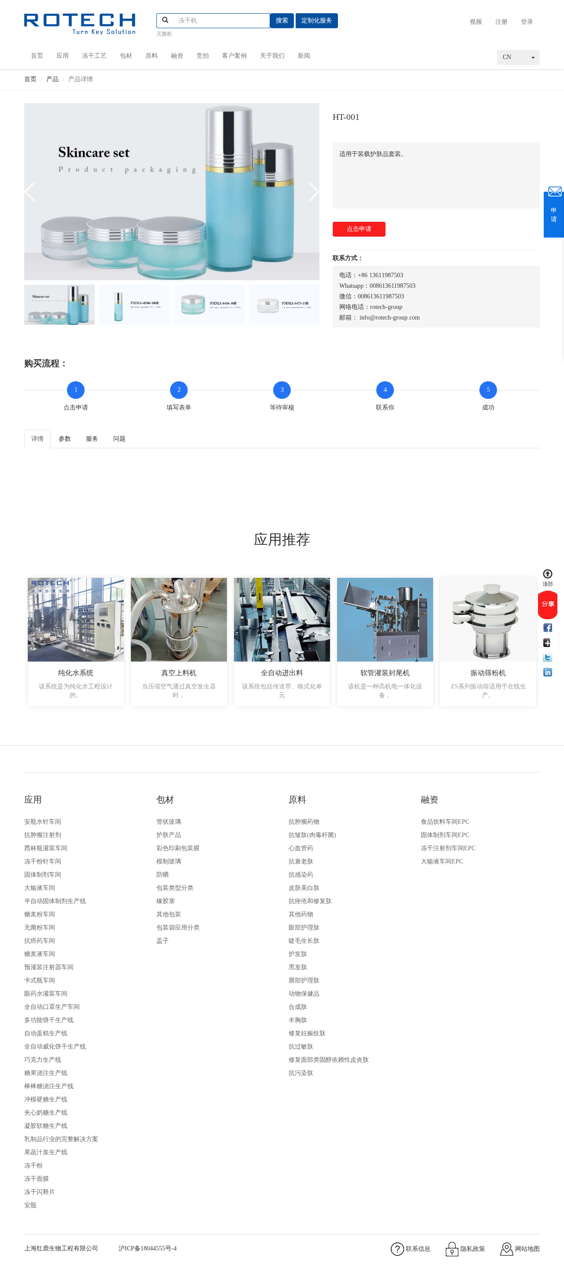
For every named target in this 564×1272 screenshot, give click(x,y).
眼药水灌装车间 (45, 993)
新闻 (304, 55)
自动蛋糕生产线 (45, 1033)
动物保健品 (304, 993)
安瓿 (30, 1205)
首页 (37, 55)
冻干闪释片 (39, 1192)
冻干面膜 (36, 1178)
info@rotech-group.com (390, 317)
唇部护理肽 (304, 980)
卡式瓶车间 (39, 980)
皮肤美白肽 (304, 888)
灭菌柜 (164, 34)
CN (507, 57)
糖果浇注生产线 (45, 1073)
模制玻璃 (168, 861)
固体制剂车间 (42, 874)
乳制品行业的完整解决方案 (61, 1139)
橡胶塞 (165, 901)
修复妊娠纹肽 (307, 1033)
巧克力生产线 (42, 1059)
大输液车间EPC (442, 861)
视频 (476, 22)
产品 (52, 79)
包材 (126, 55)
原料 (151, 55)
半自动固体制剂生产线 (55, 901)
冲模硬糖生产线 (45, 1099)
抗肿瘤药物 (304, 821)
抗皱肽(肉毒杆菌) (312, 835)
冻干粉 (33, 1165)
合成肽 (298, 1007)
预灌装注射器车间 (49, 967)
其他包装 (168, 914)
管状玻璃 (168, 821)
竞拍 (203, 55)
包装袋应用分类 (178, 927)
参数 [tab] (65, 438)
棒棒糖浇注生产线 (49, 1086)
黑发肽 (298, 967)
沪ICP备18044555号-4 (148, 1248)
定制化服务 (316, 20)
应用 (62, 55)
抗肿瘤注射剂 (42, 835)
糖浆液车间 (39, 954)
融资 (177, 55)
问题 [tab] (119, 438)
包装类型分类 (174, 888)
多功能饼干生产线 (49, 1020)
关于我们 (272, 55)
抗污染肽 (301, 1073)
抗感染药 (301, 874)
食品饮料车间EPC (445, 821)
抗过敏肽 (301, 1046)
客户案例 (234, 55)
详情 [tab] (37, 438)
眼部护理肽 (304, 927)
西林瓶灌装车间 (45, 848)
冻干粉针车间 (42, 861)
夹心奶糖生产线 (45, 1112)
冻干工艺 (94, 55)
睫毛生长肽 (304, 940)
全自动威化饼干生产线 (55, 1046)
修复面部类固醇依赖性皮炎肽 (329, 1059)
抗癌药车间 (39, 940)
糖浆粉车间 (39, 914)
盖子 (162, 940)
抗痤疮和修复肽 (310, 901)
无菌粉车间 (39, 927)
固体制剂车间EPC (445, 835)
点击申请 (359, 229)
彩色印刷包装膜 (178, 848)
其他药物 (301, 914)
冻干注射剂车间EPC (448, 848)
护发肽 (298, 954)
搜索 (282, 20)
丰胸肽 (298, 1020)
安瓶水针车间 (42, 821)
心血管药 (301, 848)
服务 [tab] (92, 438)
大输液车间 (39, 888)
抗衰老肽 (301, 861)
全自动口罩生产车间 (52, 1007)
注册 (501, 22)
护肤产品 (168, 835)
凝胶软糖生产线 (45, 1126)
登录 (527, 22)
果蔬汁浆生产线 (45, 1152)
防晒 (162, 874)
